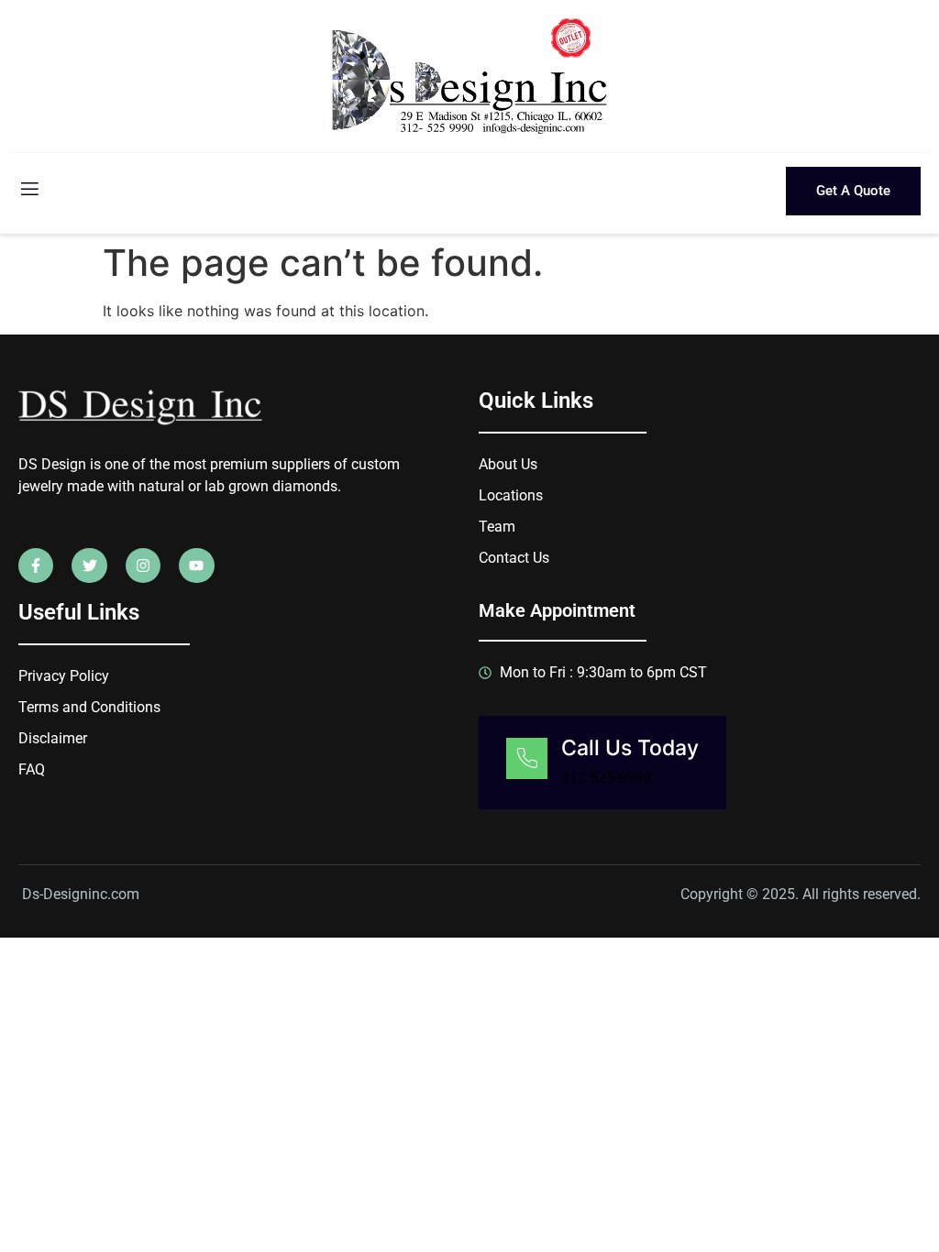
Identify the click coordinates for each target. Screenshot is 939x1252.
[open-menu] (28, 191)
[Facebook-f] (35, 565)
